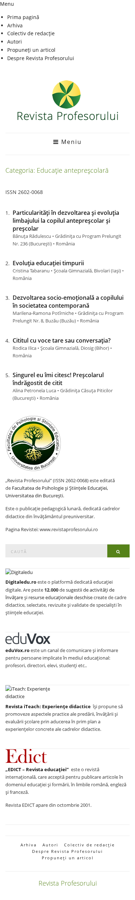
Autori (14, 41)
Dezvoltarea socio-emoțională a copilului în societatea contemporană (68, 301)
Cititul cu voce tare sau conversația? (62, 340)
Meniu (70, 142)
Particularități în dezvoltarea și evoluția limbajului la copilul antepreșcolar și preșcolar (66, 220)
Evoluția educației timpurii (48, 263)
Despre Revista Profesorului (40, 58)
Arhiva (15, 25)
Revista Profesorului (68, 883)
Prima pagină (23, 17)
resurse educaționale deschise (60, 597)
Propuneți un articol (31, 49)
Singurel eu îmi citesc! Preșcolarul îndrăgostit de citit (58, 379)
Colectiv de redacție (31, 33)
